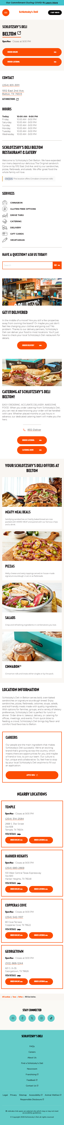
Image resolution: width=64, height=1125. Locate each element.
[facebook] (22, 1021)
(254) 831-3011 (10, 85)
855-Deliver (34, 430)
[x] (32, 1021)
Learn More (52, 2)
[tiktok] (51, 1021)
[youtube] (13, 1021)
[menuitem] (32, 1046)
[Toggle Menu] (5, 12)
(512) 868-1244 (14, 963)
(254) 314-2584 (14, 819)
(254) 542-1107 (14, 917)
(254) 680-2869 (14, 868)
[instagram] (41, 1021)
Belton (11, 34)
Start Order (54, 13)
